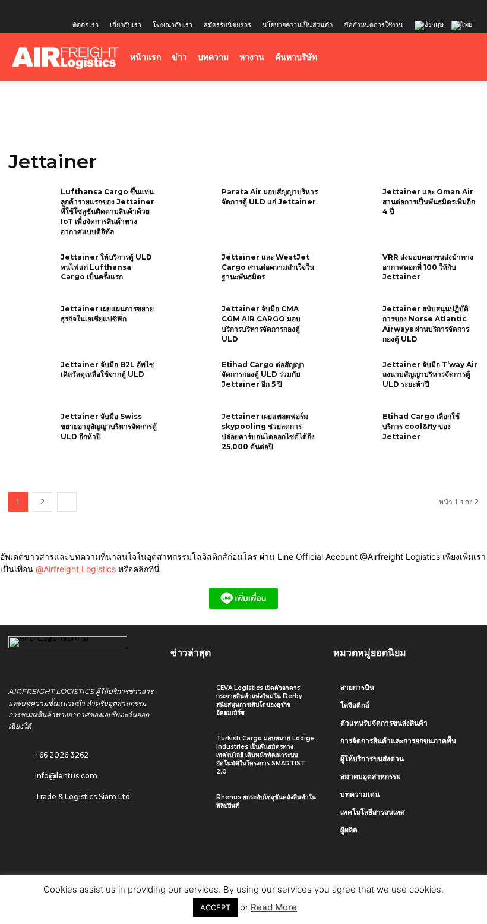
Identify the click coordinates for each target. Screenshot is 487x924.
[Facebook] (21, 8)
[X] (79, 8)
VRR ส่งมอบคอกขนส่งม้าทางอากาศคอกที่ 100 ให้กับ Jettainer (427, 267)
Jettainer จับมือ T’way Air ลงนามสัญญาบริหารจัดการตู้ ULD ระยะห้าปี (429, 374)
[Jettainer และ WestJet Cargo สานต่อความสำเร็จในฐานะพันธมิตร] (191, 273)
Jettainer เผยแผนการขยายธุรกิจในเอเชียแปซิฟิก (107, 313)
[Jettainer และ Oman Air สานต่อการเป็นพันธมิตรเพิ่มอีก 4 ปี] (352, 207)
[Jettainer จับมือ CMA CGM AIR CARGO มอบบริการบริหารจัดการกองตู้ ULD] (191, 324)
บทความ (213, 57)
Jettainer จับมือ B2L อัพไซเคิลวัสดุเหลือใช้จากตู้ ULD (107, 369)
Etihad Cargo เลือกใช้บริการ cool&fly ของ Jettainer (421, 426)
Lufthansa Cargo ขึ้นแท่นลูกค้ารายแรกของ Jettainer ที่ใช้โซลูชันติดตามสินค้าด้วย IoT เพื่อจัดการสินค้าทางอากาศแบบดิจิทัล (107, 211)
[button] (461, 57)
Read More (274, 907)
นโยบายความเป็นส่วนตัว (298, 24)
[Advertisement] (243, 107)
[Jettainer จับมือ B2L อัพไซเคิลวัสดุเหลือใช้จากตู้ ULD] (30, 380)
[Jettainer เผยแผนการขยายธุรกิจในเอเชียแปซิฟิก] (30, 324)
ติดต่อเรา (85, 24)
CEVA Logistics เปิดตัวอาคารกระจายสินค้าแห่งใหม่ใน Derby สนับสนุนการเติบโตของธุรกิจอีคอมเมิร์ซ (259, 700)
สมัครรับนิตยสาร (227, 24)
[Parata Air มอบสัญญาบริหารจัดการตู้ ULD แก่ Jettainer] (191, 207)
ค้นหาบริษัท (296, 57)
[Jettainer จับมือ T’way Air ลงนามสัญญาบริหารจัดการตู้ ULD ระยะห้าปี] (352, 380)
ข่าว (179, 57)
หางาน (251, 57)
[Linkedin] (60, 8)
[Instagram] (40, 8)
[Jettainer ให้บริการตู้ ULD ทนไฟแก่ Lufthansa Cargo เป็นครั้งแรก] (30, 273)
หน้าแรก (145, 57)
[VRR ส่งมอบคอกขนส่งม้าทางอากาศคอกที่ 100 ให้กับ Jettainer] (352, 273)
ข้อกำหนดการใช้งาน (373, 24)
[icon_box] (52, 773)
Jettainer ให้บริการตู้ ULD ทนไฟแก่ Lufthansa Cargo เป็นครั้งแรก (106, 267)
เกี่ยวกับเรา (125, 24)
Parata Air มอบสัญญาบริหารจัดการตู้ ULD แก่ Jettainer (270, 196)
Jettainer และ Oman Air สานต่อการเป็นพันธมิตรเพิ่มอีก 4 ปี (428, 201)
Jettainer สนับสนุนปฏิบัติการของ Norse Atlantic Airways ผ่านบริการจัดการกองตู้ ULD (425, 323)
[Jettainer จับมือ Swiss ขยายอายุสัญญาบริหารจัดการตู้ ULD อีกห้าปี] (30, 432)
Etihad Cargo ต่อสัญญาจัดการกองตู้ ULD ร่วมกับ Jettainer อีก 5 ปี (263, 374)
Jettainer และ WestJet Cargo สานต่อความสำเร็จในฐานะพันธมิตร (268, 267)
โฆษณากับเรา (172, 24)
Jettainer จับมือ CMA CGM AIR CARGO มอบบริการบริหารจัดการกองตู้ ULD (261, 323)
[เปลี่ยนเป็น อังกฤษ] (431, 26)
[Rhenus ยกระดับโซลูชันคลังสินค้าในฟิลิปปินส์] (188, 807)
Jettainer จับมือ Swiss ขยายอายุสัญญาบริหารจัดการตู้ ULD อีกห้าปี (109, 426)
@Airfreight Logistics (77, 569)
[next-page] (67, 502)
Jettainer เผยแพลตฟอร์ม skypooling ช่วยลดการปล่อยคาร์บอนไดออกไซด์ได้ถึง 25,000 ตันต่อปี (268, 431)
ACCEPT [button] (215, 907)
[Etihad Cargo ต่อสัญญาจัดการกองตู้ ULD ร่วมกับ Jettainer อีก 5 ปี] (191, 380)
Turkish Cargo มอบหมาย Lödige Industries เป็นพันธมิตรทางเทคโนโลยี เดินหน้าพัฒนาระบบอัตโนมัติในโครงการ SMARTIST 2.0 (265, 754)
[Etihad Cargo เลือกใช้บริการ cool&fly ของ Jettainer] (352, 432)
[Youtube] (99, 8)
